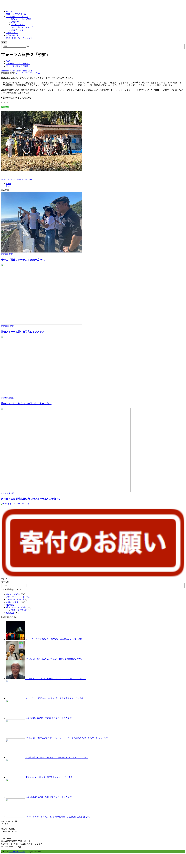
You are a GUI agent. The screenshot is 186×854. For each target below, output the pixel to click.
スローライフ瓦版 (19, 610)
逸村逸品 (10, 613)
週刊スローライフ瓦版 (21, 19)
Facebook (5, 71)
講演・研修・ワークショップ (19, 38)
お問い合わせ (12, 35)
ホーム (9, 11)
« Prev (8, 184)
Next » (9, 186)
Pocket (24, 71)
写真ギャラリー (18, 30)
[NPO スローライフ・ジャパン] (15, 504)
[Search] (28, 46)
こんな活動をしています (17, 17)
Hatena (18, 71)
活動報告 (15, 22)
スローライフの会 (17, 851)
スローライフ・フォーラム (23, 27)
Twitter (12, 71)
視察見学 (5, 107)
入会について (12, 32)
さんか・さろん (18, 25)
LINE (29, 71)
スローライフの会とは (16, 14)
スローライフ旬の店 (15, 599)
